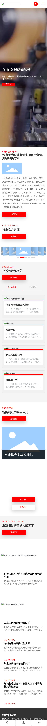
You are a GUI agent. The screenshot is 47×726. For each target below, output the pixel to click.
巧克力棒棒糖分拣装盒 (17, 305)
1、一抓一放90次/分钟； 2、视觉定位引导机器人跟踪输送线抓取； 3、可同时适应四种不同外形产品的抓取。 (23, 312)
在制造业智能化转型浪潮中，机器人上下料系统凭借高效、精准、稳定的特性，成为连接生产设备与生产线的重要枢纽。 (23, 693)
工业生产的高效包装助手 (17, 622)
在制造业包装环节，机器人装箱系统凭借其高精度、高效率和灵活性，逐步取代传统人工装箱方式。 (23, 670)
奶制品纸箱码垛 (14, 355)
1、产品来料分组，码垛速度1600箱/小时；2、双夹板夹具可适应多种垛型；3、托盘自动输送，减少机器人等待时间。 (23, 362)
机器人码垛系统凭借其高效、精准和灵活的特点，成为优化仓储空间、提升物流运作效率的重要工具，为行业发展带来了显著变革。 (23, 650)
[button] (18, 257)
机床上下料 (11, 380)
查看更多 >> (9, 84)
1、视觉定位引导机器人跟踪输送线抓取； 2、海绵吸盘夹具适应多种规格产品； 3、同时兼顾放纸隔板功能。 (23, 337)
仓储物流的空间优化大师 (17, 643)
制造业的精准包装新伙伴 (17, 663)
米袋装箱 (10, 330)
